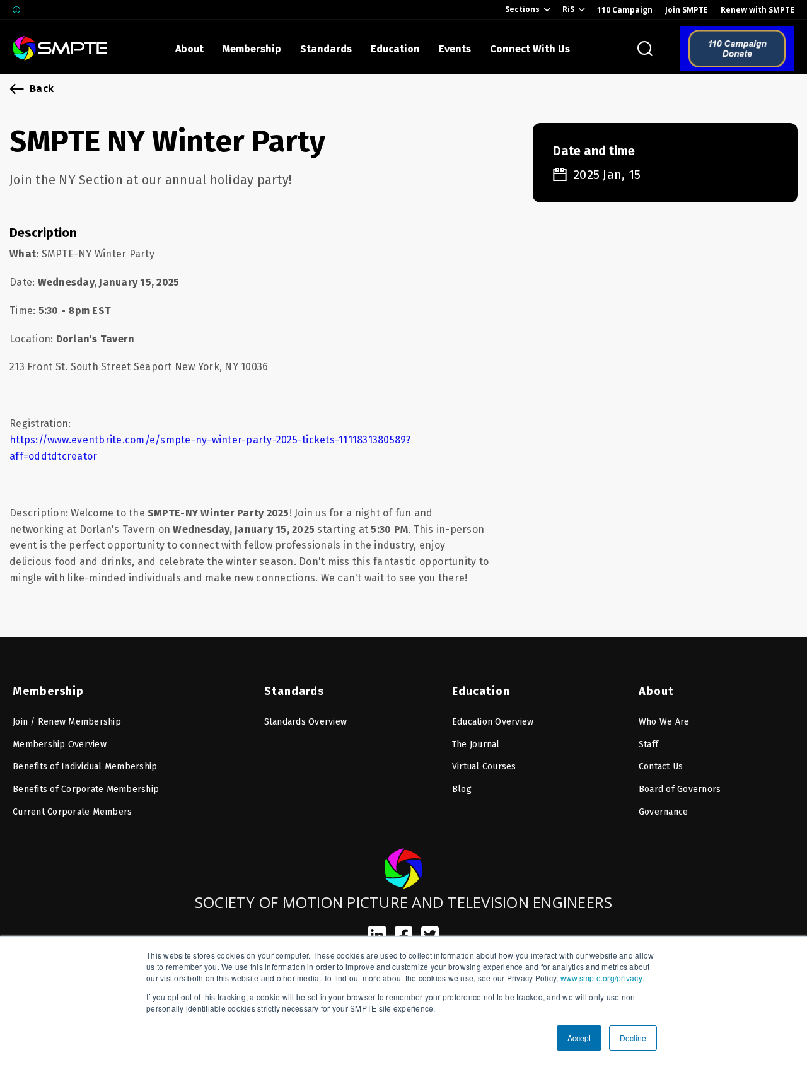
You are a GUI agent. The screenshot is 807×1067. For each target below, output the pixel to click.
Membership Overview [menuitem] (60, 744)
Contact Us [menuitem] (661, 766)
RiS (568, 9)
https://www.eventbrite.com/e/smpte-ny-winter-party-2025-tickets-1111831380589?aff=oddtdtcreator (210, 448)
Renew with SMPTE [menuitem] (757, 9)
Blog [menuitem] (462, 789)
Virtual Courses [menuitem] (484, 766)
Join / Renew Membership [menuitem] (67, 721)
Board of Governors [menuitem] (680, 789)
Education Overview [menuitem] (493, 721)
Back (42, 89)
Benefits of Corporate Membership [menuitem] (86, 789)
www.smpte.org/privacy (601, 977)
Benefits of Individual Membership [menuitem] (85, 766)
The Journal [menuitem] (476, 744)
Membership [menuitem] (48, 691)
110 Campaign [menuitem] (625, 9)
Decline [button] (633, 1037)
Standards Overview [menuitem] (305, 721)
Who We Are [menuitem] (664, 721)
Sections (522, 9)
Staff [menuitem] (648, 744)
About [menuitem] (656, 691)
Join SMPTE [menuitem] (686, 9)
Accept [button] (579, 1037)
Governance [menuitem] (663, 812)
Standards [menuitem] (294, 691)
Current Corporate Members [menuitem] (72, 812)
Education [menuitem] (481, 691)
